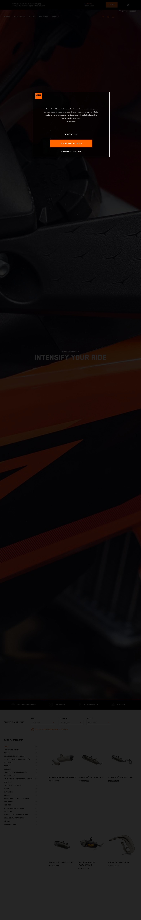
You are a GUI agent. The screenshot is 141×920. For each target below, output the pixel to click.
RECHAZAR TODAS (71, 134)
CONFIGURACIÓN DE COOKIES (71, 151)
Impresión (74, 121)
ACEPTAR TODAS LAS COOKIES (71, 143)
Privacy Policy (69, 121)
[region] (71, 124)
